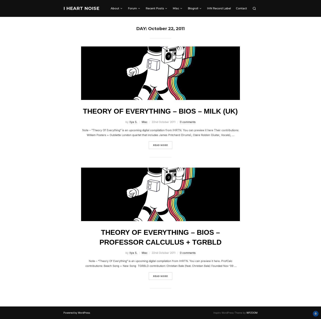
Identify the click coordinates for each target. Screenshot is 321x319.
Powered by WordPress (77, 312)
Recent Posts (155, 8)
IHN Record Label (219, 8)
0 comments (188, 122)
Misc (176, 8)
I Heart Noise (81, 8)
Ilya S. (133, 122)
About (115, 8)
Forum (132, 8)
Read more (162, 145)
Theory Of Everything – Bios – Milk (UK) (160, 111)
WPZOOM (251, 312)
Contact (241, 8)
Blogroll (193, 8)
